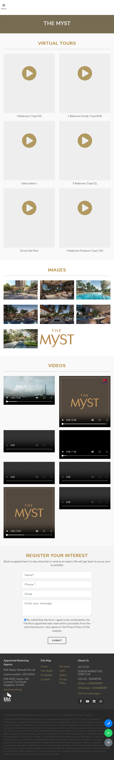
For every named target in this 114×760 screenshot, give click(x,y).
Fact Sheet (47, 671)
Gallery (63, 675)
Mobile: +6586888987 (90, 683)
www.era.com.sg (13, 689)
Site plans (64, 666)
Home (44, 666)
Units (62, 671)
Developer (46, 675)
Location (45, 679)
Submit (57, 640)
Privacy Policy (63, 681)
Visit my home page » (89, 693)
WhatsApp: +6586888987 (93, 688)
